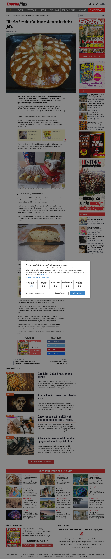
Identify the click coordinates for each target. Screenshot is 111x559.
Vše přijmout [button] (77, 293)
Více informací (43, 274)
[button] (55, 277)
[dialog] (55, 279)
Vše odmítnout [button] (59, 293)
